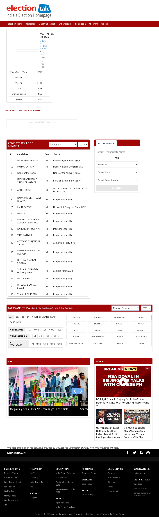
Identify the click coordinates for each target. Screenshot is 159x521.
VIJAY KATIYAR (24, 235)
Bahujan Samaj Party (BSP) (67, 180)
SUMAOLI (76, 324)
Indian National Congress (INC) (68, 166)
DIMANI (119, 324)
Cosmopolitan (10, 477)
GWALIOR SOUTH (76, 343)
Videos (104, 23)
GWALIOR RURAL (98, 336)
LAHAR (119, 330)
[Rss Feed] (142, 454)
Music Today (87, 494)
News (110, 486)
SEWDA (141, 343)
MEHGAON (141, 330)
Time (6, 504)
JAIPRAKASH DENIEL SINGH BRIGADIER (27, 181)
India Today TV (36, 482)
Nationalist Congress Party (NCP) (69, 207)
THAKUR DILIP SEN (27, 294)
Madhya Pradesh (47, 23)
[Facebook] (128, 454)
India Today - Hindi (12, 482)
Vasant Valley (61, 477)
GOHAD (76, 336)
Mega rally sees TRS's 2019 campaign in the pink (39, 409)
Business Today (11, 473)
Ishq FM (33, 497)
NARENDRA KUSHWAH (29, 228)
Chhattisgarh (65, 23)
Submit (117, 188)
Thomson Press (88, 473)
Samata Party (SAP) (63, 270)
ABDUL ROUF (24, 189)
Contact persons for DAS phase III (142, 494)
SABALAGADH (119, 317)
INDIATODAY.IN (16, 453)
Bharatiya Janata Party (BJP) (67, 160)
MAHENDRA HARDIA (27, 160)
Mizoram (93, 23)
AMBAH (141, 324)
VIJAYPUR (98, 317)
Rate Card (138, 484)
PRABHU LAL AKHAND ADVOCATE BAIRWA (28, 221)
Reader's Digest (11, 500)
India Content (139, 473)
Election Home (15, 23)
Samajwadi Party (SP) (64, 242)
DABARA (119, 343)
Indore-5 (43, 42)
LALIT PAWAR (24, 207)
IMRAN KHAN (24, 278)
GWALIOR (119, 336)
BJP (42, 54)
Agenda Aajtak (62, 502)
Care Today (87, 484)
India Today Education (65, 473)
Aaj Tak (33, 473)
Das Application (141, 488)
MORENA (98, 324)
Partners (111, 473)
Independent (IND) (62, 199)
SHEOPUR (76, 317)
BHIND (97, 330)
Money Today (10, 495)
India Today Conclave (65, 507)
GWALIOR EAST (141, 336)
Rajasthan (30, 23)
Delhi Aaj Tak (35, 477)
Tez (31, 486)
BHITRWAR (97, 343)
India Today (9, 486)
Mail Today (9, 491)
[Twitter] (135, 454)
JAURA (140, 317)
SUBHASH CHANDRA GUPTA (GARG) (28, 271)
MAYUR (21, 213)
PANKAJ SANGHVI (26, 166)
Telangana (80, 23)
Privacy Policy (114, 491)
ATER (76, 330)
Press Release (114, 477)
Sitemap (111, 482)
